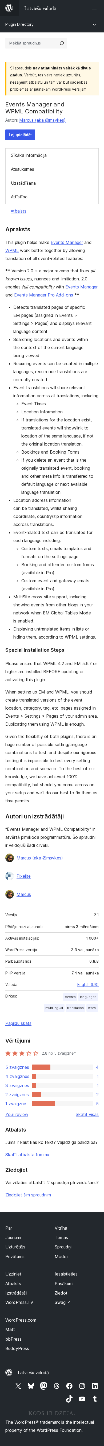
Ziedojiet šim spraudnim (28, 1194)
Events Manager (67, 242)
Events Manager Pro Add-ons (43, 295)
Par (8, 1228)
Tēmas (61, 1237)
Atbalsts (18, 211)
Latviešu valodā (33, 1372)
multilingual (54, 1008)
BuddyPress (17, 1348)
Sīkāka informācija (29, 155)
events (70, 997)
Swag (63, 1302)
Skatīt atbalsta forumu (27, 1154)
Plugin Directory (19, 24)
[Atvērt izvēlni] (95, 8)
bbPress (13, 1339)
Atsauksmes (22, 169)
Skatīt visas (87, 1114)
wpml (92, 1008)
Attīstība (19, 196)
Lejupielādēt (20, 134)
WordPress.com (20, 1320)
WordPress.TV (19, 1302)
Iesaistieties (66, 1274)
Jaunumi (13, 1237)
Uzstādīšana (23, 183)
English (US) (88, 984)
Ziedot (61, 1293)
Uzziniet (13, 1274)
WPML (12, 250)
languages (88, 997)
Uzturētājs (15, 1247)
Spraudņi (63, 1247)
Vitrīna (61, 1228)
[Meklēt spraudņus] (62, 43)
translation (75, 1008)
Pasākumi (64, 1283)
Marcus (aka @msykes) (42, 120)
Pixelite (24, 876)
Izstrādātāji (16, 1293)
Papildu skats (18, 1023)
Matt (10, 1329)
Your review (16, 1114)
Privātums (15, 1256)
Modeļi (61, 1256)
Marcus (24, 894)
